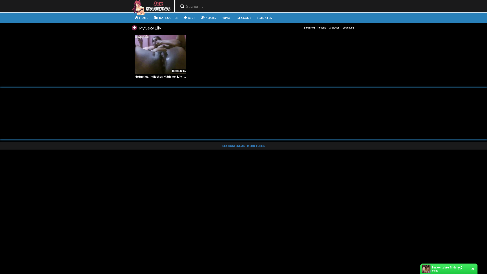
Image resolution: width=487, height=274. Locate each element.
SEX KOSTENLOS (233, 146)
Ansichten (334, 27)
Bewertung (348, 27)
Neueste (322, 27)
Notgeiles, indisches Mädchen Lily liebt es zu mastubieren (175, 76)
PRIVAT (226, 17)
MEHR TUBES (256, 146)
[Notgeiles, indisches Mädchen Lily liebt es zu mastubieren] (160, 54)
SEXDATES (264, 17)
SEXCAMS (244, 17)
